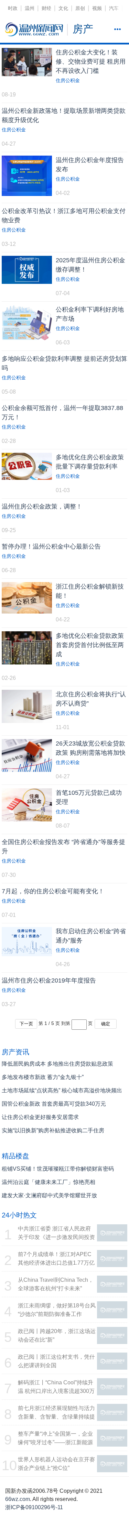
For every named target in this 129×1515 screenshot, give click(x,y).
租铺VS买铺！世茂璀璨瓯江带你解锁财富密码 (58, 1169)
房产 (83, 29)
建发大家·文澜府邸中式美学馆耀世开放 (49, 1195)
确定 (105, 1023)
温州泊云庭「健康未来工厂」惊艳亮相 (48, 1182)
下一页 (26, 1023)
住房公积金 (68, 80)
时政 (13, 8)
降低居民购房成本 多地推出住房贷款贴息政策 (57, 1064)
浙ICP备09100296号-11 (34, 1507)
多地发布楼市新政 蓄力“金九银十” (43, 1077)
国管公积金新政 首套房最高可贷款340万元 (54, 1104)
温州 (29, 8)
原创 (80, 8)
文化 (63, 8)
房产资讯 (15, 1052)
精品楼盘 (15, 1156)
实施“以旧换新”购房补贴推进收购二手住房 (53, 1130)
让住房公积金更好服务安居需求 (40, 1117)
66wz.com (17, 1499)
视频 (97, 8)
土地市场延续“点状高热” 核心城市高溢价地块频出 (62, 1090)
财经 (46, 8)
